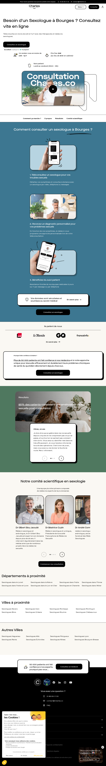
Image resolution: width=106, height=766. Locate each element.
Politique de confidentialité (53, 745)
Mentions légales (53, 751)
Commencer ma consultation (51, 564)
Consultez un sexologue (16, 44)
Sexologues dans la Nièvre (41, 582)
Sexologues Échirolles (35, 639)
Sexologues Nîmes (57, 639)
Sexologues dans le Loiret (12, 582)
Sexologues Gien (32, 609)
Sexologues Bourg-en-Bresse (87, 639)
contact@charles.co (55, 701)
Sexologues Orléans (33, 612)
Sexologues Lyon (82, 636)
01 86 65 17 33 (52, 696)
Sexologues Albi (32, 636)
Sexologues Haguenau (11, 636)
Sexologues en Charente (69, 585)
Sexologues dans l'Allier (91, 585)
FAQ (48, 705)
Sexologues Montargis (59, 609)
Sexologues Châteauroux (86, 612)
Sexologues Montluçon (85, 609)
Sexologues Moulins (58, 612)
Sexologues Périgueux (59, 636)
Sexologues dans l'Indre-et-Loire (15, 585)
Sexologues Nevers (10, 609)
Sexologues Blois (9, 612)
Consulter (94, 7)
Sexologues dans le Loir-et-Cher (44, 585)
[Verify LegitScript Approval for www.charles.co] (47, 682)
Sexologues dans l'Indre (69, 582)
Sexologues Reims (9, 639)
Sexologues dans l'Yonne (92, 582)
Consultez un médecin (69, 666)
